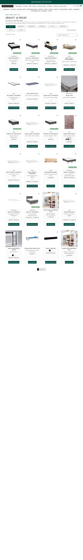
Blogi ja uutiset (63, 6)
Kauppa (11, 14)
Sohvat (51, 9)
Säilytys (56, 9)
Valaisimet (76, 9)
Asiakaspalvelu (19, 6)
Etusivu (7, 14)
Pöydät (40, 9)
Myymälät (25, 6)
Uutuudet (13, 9)
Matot (70, 9)
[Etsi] (74, 6)
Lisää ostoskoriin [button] (14, 69)
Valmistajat (49, 6)
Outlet (50, 11)
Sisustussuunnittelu (41, 6)
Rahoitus (34, 6)
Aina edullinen (21, 9)
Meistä (30, 6)
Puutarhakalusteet (31, 9)
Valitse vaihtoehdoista (32, 69)
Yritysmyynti (56, 6)
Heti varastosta (35, 11)
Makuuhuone (63, 9)
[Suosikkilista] (78, 6)
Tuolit (45, 9)
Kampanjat (6, 9)
